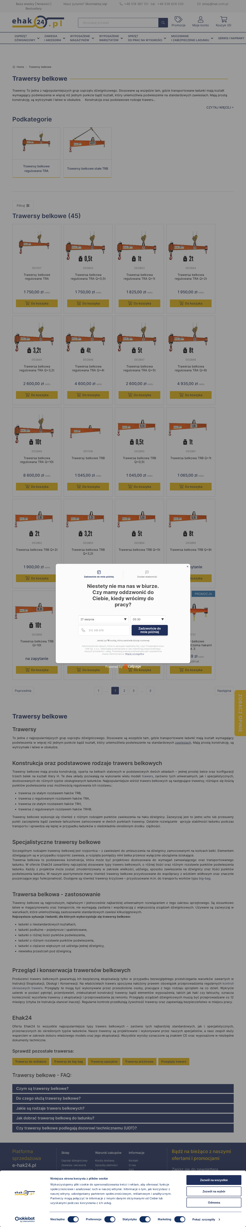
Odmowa (214, 1202)
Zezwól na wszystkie (214, 1180)
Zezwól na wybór (214, 1191)
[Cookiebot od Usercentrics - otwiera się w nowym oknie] (25, 1219)
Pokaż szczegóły (203, 1219)
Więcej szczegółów (134, 654)
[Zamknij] (187, 566)
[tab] (99, 574)
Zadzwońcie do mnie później (149, 630)
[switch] (109, 1219)
